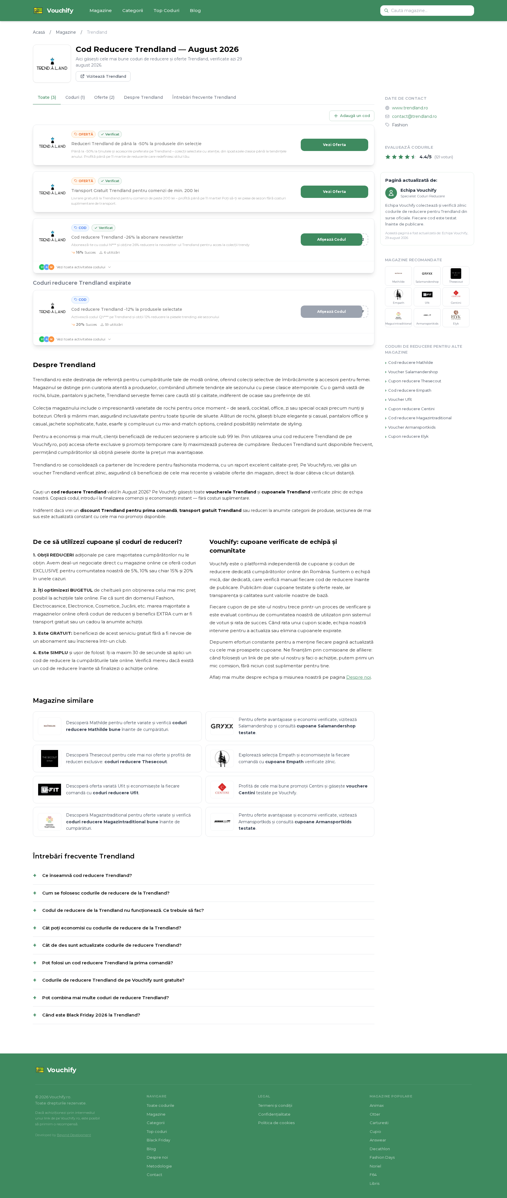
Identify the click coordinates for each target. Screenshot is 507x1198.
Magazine (100, 10)
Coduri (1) (75, 97)
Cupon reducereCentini (410, 408)
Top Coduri (166, 10)
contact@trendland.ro (414, 116)
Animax (377, 1105)
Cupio (375, 1131)
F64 (373, 1174)
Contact (154, 1174)
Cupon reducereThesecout (413, 381)
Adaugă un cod (355, 115)
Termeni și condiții (275, 1105)
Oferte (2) (104, 97)
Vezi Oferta (334, 144)
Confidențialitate (274, 1114)
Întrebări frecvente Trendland (204, 97)
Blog (195, 10)
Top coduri (157, 1131)
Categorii (132, 10)
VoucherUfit (398, 399)
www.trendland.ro (410, 108)
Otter (375, 1114)
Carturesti (379, 1122)
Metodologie (159, 1166)
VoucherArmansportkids (410, 427)
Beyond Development (74, 1135)
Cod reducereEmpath (408, 390)
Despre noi (358, 677)
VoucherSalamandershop (411, 371)
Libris (374, 1183)
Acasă (39, 32)
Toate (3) (47, 97)
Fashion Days (382, 1157)
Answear (378, 1140)
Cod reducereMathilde (409, 362)
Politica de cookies (276, 1122)
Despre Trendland (143, 97)
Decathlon (380, 1148)
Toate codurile (160, 1105)
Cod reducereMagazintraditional (418, 418)
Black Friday (158, 1140)
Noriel (375, 1166)
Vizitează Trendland (106, 76)
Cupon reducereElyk (407, 436)
